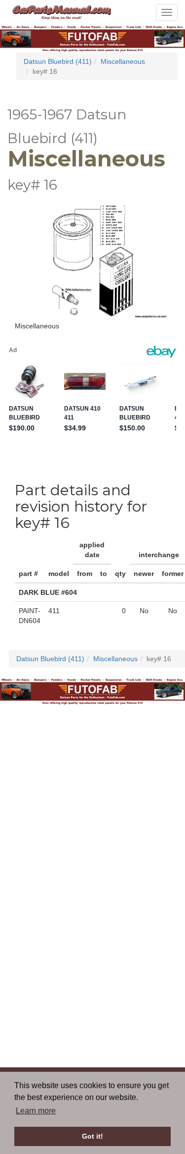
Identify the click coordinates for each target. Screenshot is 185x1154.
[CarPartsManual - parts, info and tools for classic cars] (61, 11)
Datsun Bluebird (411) (58, 61)
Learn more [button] (36, 1110)
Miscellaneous (123, 61)
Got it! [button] (92, 1136)
